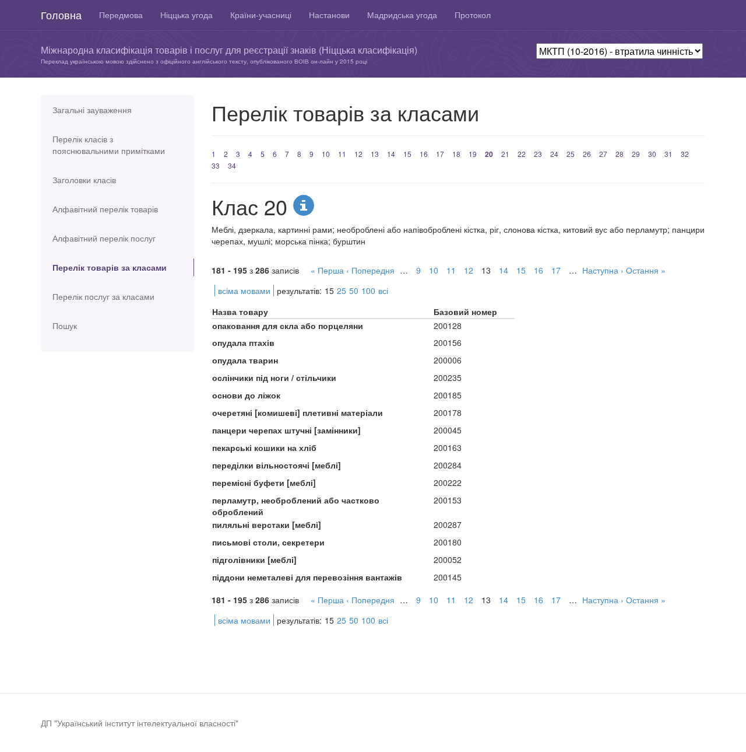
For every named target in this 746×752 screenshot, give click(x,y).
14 (391, 154)
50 (353, 290)
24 (554, 154)
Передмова (121, 14)
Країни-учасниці (260, 14)
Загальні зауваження (92, 110)
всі (383, 290)
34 (232, 165)
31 (668, 154)
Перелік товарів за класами (109, 267)
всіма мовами (244, 290)
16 (424, 154)
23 (538, 154)
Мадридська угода (402, 14)
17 (440, 154)
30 (652, 154)
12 (358, 154)
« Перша (327, 270)
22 (522, 154)
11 (342, 154)
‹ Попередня (370, 270)
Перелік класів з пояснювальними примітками (108, 144)
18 (456, 154)
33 (216, 165)
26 (587, 154)
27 (603, 154)
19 (473, 154)
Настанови (329, 14)
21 (505, 154)
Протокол (473, 14)
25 (570, 154)
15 (407, 154)
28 (619, 154)
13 (375, 154)
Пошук (64, 325)
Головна (61, 14)
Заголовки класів (84, 180)
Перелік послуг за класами (103, 296)
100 (368, 290)
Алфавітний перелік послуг (104, 238)
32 (685, 154)
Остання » (646, 270)
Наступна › (603, 270)
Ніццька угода (186, 14)
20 (489, 154)
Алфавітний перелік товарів (105, 209)
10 (326, 154)
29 (636, 154)
